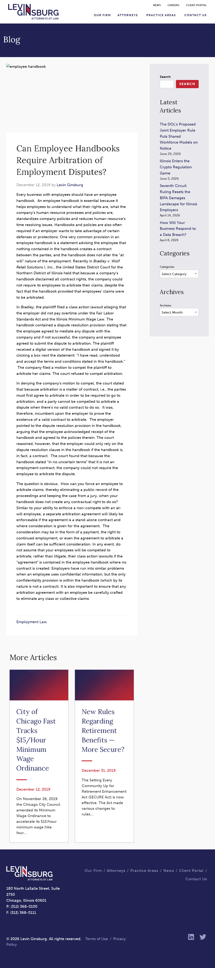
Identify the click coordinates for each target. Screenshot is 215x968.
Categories (167, 267)
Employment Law (31, 622)
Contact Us (195, 15)
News (157, 5)
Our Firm (102, 15)
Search (165, 77)
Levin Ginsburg (70, 185)
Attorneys (128, 15)
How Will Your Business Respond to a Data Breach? (178, 228)
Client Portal (196, 5)
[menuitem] (102, 15)
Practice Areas (161, 15)
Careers (173, 5)
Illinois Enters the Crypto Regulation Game (176, 167)
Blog (11, 39)
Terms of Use (96, 939)
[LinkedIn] (191, 937)
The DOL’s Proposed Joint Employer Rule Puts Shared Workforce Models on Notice (179, 136)
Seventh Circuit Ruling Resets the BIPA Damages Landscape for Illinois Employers (178, 197)
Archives (165, 305)
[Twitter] (203, 937)
